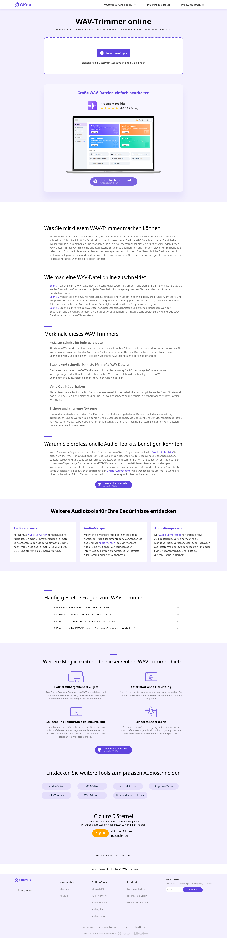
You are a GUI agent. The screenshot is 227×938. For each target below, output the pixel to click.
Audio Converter (37, 535)
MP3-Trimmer (56, 795)
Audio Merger (107, 543)
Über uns (64, 888)
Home (92, 869)
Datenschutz (87, 927)
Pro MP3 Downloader (138, 902)
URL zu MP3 (98, 888)
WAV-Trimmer (92, 795)
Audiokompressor (101, 916)
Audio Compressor (170, 535)
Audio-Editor (56, 786)
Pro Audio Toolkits (192, 4)
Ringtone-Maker (163, 786)
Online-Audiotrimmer (119, 470)
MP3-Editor (92, 786)
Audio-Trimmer (128, 786)
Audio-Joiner (98, 909)
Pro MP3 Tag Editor (158, 4)
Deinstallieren (139, 927)
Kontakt (64, 895)
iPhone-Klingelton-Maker (130, 795)
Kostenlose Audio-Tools (118, 4)
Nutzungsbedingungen (108, 927)
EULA (125, 927)
